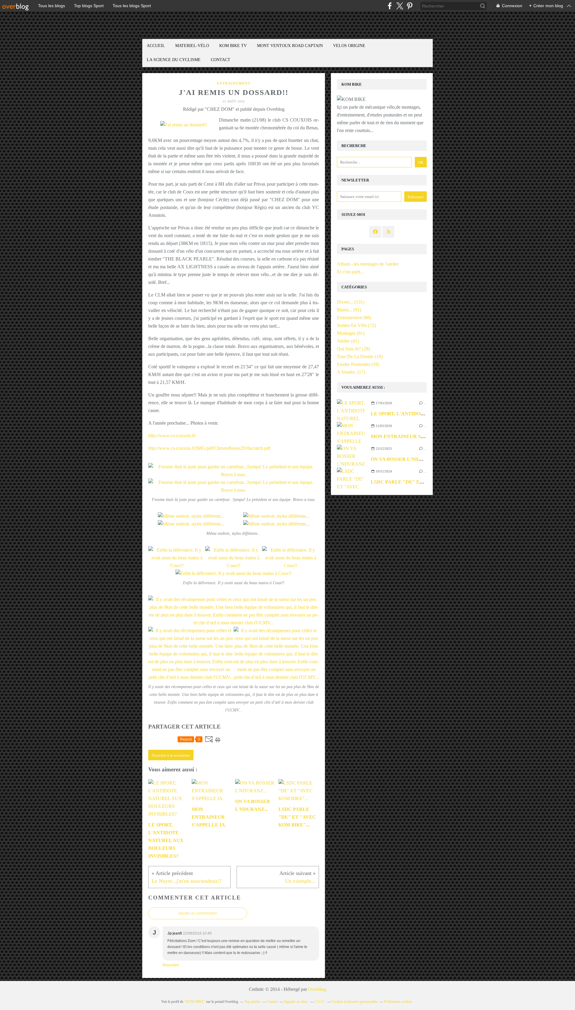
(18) (358, 364)
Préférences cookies (398, 1002)
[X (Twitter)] (399, 5)
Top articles (252, 1002)
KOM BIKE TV (233, 45)
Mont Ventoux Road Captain (290, 45)
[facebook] (390, 5)
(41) (348, 340)
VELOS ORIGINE (349, 45)
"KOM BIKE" (194, 1002)
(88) (354, 317)
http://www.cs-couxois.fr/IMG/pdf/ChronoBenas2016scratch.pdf (209, 448)
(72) (356, 325)
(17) (351, 372)
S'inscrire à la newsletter (171, 755)
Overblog (317, 989)
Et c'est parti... (350, 271)
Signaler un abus (296, 1002)
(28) (353, 348)
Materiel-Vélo (192, 45)
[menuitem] (156, 46)
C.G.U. (320, 1002)
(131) (350, 302)
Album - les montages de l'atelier (368, 263)
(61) (350, 333)
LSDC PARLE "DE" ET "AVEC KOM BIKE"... (422, 481)
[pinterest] (409, 5)
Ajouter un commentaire (197, 913)
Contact (220, 59)
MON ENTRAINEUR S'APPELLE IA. (412, 436)
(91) (349, 309)
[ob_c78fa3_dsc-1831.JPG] (183, 124)
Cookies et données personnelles (355, 1002)
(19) (359, 356)
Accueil (156, 45)
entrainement (234, 83)
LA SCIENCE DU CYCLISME (174, 59)
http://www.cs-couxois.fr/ (172, 435)
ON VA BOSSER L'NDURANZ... (405, 459)
